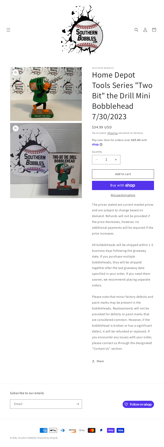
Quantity (97, 151)
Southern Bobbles (27, 437)
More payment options (123, 194)
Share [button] (100, 361)
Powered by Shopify (47, 437)
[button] (8, 29)
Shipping (112, 132)
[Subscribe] (77, 404)
